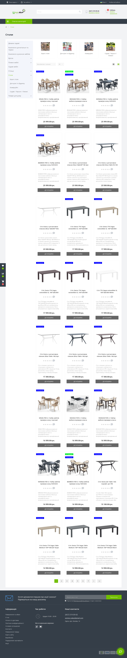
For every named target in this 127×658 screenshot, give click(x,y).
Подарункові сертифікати (14, 640)
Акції (7, 643)
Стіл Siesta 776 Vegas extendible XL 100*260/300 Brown (48, 292)
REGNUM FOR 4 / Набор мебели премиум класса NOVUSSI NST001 (107, 420)
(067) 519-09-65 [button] (71, 615)
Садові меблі (13, 67)
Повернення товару (12, 632)
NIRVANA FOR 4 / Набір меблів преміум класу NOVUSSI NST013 (49, 484)
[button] (3, 283)
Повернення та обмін (12, 615)
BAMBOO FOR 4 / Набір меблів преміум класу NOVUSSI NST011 (78, 484)
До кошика (49, 126)
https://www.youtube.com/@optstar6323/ (40, 626)
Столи (10, 75)
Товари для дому (14, 96)
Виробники (9, 638)
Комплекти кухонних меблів (19, 54)
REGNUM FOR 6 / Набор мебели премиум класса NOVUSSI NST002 (78, 101)
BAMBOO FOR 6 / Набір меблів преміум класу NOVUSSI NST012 (49, 165)
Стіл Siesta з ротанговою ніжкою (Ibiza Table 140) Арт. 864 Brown (107, 356)
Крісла (10, 58)
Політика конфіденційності (81, 601)
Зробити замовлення (113, 12)
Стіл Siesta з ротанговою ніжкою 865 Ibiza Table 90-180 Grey (107, 165)
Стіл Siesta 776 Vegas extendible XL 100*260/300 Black (78, 292)
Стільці (11, 71)
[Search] (80, 12)
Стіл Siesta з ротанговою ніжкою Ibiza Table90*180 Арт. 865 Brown (78, 165)
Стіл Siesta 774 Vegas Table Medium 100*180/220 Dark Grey (78, 548)
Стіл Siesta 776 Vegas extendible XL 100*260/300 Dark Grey (78, 229)
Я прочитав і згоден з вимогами (84, 601)
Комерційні (14, 87)
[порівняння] (58, 75)
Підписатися (114, 597)
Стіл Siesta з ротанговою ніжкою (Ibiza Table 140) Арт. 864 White (49, 356)
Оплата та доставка (12, 620)
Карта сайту (9, 635)
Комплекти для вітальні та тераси (18, 49)
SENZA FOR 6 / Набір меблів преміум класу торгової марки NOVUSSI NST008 (49, 101)
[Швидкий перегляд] (58, 78)
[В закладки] (58, 72)
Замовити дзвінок (94, 13)
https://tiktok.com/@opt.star (36, 626)
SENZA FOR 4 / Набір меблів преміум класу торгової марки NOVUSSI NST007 (49, 420)
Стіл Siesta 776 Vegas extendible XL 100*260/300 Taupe (107, 229)
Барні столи (14, 79)
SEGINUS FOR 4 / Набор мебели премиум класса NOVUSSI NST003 (78, 420)
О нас (7, 617)
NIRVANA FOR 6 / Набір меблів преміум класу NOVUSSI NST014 (107, 101)
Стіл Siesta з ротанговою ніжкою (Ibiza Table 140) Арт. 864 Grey (78, 356)
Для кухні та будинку (17, 83)
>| (99, 581)
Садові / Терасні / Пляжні (19, 92)
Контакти (8, 629)
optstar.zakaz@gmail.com (74, 618)
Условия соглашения (12, 626)
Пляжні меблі (13, 62)
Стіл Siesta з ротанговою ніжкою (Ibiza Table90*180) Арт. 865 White (49, 229)
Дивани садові (13, 43)
